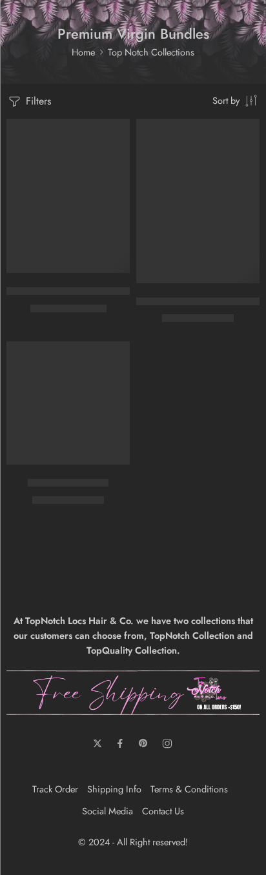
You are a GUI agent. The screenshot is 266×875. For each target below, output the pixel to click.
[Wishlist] (117, 131)
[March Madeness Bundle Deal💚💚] (68, 196)
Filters (37, 101)
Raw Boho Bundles (68, 482)
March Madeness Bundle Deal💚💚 (83, 291)
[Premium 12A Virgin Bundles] (198, 201)
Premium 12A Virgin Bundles (199, 301)
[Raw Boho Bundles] (68, 403)
